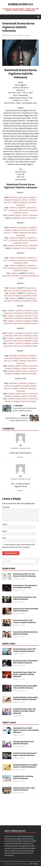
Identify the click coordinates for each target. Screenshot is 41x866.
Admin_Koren (25, 35)
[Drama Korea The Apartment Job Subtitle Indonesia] (6, 590)
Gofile (33, 200)
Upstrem (33, 215)
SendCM (8, 200)
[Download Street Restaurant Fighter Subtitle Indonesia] (6, 758)
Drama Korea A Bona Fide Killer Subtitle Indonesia (25, 610)
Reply (21, 457)
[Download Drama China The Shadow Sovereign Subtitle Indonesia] (6, 713)
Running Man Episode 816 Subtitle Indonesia (23, 742)
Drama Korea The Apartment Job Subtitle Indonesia (25, 586)
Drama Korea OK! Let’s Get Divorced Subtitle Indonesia (24, 575)
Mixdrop (23, 202)
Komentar (6, 507)
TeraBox (15, 202)
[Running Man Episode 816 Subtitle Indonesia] (6, 746)
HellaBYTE (21, 207)
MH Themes (34, 864)
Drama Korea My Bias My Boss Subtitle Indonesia (25, 633)
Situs (4, 538)
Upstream (23, 197)
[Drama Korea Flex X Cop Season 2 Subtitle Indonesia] (6, 625)
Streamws (32, 210)
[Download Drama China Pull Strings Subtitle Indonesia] (6, 653)
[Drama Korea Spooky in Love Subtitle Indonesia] (6, 602)
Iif (20, 476)
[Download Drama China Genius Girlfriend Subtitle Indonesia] (6, 702)
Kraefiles (10, 215)
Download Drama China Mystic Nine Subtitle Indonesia (25, 662)
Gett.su (7, 202)
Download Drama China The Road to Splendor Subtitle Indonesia (24, 674)
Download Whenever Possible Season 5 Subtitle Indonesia (25, 766)
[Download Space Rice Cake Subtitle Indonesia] (6, 792)
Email (4, 531)
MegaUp (32, 197)
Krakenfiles (13, 197)
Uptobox (8, 368)
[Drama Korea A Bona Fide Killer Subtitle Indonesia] (6, 613)
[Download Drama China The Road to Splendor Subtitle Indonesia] (6, 677)
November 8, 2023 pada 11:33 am (20, 479)
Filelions (32, 355)
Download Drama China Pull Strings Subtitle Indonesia (24, 650)
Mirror (25, 215)
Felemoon (23, 355)
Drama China (8, 643)
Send (24, 218)
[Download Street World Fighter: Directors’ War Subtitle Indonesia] (6, 732)
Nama (4, 524)
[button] (37, 16)
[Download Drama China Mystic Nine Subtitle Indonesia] (6, 665)
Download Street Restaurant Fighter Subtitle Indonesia (25, 754)
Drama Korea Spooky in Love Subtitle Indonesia (24, 598)
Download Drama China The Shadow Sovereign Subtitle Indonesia (24, 711)
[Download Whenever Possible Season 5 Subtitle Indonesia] (6, 769)
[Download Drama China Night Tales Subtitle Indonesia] (6, 690)
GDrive (18, 215)
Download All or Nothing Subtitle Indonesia (23, 777)
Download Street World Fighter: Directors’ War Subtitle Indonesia (26, 730)
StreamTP (31, 207)
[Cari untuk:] (20, 561)
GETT (6, 210)
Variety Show (9, 722)
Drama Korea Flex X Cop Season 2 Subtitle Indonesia (24, 621)
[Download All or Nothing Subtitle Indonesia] (6, 781)
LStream (25, 200)
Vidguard (17, 200)
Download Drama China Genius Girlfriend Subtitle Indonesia (25, 698)
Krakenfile (17, 213)
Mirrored (32, 202)
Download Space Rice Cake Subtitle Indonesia (24, 789)
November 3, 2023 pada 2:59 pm (20, 448)
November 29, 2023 (10, 35)
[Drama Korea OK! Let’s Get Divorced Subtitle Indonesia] (6, 578)
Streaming (20, 205)
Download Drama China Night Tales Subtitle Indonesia (25, 687)
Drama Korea (8, 568)
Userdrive (19, 310)
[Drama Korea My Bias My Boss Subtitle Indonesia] (6, 636)
